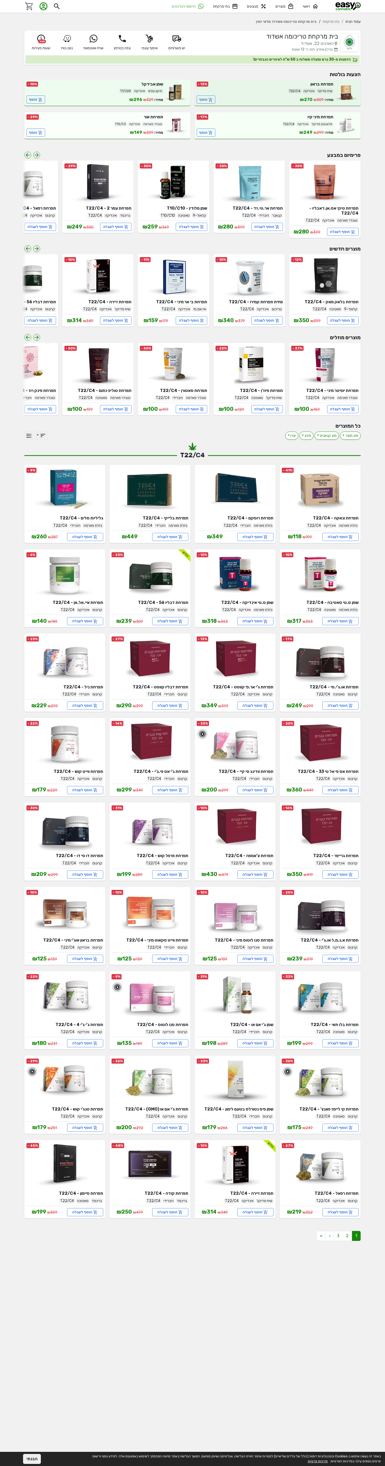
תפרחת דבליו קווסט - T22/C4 (160, 686)
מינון (308, 435)
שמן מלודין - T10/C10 (187, 208)
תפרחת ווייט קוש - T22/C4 (78, 771)
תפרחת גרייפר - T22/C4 (336, 855)
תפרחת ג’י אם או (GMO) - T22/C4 (156, 1109)
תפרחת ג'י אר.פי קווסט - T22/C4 (243, 686)
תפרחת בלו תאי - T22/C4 (335, 1024)
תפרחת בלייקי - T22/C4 (165, 518)
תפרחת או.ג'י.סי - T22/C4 (334, 686)
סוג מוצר (351, 435)
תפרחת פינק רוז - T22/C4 (32, 390)
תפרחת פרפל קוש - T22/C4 (162, 855)
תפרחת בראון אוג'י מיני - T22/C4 (73, 940)
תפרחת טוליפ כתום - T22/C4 (104, 390)
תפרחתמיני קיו (320, 116)
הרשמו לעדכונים (184, 6)
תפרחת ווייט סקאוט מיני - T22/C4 (157, 940)
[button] (330, 1236)
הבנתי (31, 1458)
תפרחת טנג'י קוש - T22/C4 (77, 1109)
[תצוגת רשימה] (28, 435)
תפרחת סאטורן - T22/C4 (183, 390)
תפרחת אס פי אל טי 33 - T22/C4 (328, 771)
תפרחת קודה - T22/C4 (166, 1193)
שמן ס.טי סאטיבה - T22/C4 (332, 602)
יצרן (293, 435)
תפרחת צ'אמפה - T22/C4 (249, 855)
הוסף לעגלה (340, 232)
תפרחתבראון (321, 84)
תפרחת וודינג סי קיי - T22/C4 (246, 771)
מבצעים (252, 6)
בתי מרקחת (221, 6)
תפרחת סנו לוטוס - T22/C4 (162, 1024)
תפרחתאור (153, 116)
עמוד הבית (353, 21)
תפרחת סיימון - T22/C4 (81, 1193)
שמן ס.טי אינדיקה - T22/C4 (247, 602)
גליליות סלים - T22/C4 (81, 518)
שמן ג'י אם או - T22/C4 (251, 1024)
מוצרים (280, 6)
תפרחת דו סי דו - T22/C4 (79, 855)
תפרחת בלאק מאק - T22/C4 (332, 301)
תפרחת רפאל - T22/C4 (34, 208)
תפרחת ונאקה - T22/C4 (336, 518)
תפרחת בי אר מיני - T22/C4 (181, 301)
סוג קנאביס (328, 435)
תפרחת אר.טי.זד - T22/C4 (258, 208)
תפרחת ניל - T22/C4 (83, 686)
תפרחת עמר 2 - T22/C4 (108, 208)
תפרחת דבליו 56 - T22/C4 (31, 301)
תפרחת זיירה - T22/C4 (109, 301)
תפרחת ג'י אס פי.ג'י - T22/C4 (161, 771)
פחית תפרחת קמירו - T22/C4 (256, 301)
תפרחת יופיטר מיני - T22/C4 (332, 390)
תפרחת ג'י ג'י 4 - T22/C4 (79, 1024)
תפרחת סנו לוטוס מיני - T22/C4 (244, 940)
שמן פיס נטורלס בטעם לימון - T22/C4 (238, 1109)
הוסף (203, 99)
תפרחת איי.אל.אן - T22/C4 (78, 602)
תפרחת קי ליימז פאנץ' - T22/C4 (329, 1109)
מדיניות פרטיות (318, 1461)
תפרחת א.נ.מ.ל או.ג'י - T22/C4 (330, 940)
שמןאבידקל (152, 84)
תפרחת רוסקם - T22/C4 (250, 518)
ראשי (306, 6)
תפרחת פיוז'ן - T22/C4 (261, 390)
